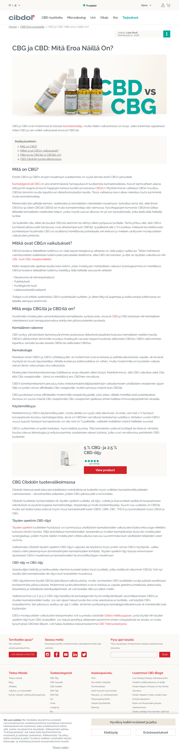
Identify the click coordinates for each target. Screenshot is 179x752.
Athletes (13, 686)
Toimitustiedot (98, 686)
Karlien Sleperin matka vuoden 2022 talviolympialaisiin (149, 697)
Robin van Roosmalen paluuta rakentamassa (146, 705)
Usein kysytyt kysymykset (104, 690)
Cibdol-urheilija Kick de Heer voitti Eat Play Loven (150, 713)
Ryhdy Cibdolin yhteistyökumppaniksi (27, 695)
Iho (51, 711)
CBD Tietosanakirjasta (113, 624)
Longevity (55, 707)
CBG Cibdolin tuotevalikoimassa (40, 159)
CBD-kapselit (56, 682)
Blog (11, 682)
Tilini (93, 678)
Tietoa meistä (15, 678)
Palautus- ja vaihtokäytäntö (104, 695)
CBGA (99, 188)
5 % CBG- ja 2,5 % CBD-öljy (100, 450)
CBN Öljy (54, 695)
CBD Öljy (54, 678)
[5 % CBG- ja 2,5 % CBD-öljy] (64, 447)
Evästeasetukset (155, 732)
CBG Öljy (54, 690)
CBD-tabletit (56, 686)
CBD (115, 316)
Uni (51, 699)
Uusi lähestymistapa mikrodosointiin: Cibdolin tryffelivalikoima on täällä (150, 680)
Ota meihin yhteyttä (22, 654)
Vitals (52, 703)
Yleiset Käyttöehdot (100, 703)
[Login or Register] (162, 5)
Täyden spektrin (22, 527)
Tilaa (165, 654)
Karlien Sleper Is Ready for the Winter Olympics (150, 688)
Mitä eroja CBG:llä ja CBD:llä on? (40, 154)
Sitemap (95, 707)
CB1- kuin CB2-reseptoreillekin (31, 259)
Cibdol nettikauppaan (118, 615)
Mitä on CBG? (28, 146)
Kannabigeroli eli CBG (26, 184)
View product (105, 470)
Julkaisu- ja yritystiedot (20, 690)
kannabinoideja (73, 126)
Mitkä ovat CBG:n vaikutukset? (39, 150)
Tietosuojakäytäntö (100, 699)
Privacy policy (61, 747)
